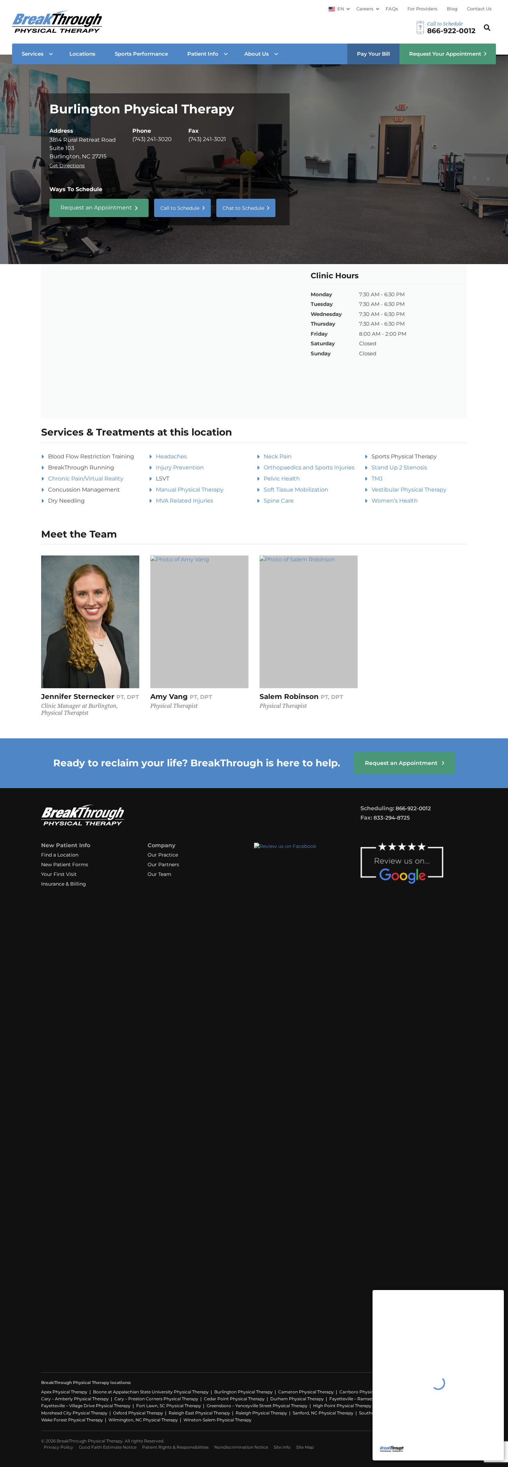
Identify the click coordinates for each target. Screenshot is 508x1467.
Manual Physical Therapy (190, 489)
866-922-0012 (413, 808)
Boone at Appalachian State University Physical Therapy (151, 1391)
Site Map (305, 1447)
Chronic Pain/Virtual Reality (85, 478)
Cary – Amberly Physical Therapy (75, 1398)
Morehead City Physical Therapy (74, 1412)
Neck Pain (278, 456)
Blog (452, 8)
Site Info (282, 1447)
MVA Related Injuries (184, 500)
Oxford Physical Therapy (138, 1412)
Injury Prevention (180, 467)
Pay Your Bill (373, 53)
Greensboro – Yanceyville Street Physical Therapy (257, 1405)
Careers (365, 8)
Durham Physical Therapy (297, 1398)
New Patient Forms (64, 864)
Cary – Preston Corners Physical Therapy (156, 1398)
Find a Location (59, 855)
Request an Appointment (96, 207)
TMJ (377, 478)
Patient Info (202, 53)
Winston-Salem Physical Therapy (218, 1419)
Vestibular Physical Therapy (408, 489)
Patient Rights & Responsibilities (175, 1447)
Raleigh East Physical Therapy (199, 1412)
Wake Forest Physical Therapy (72, 1419)
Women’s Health (394, 500)
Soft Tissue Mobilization (296, 489)
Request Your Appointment (445, 53)
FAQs (392, 8)
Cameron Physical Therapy (306, 1391)
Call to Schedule (179, 208)
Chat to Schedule (243, 208)
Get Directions (67, 165)
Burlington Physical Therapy (243, 1391)
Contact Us (479, 8)
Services (33, 53)
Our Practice (163, 855)
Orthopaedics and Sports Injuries (309, 467)
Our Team (159, 874)
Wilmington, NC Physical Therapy (143, 1419)
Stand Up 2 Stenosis (399, 467)
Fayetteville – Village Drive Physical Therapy (86, 1405)
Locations (82, 53)
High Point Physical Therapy (342, 1405)
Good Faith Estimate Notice (108, 1447)
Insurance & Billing (63, 884)
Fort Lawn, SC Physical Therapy (168, 1405)
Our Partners (163, 864)
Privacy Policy (58, 1447)
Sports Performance (141, 53)
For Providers (422, 8)
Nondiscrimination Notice (241, 1447)
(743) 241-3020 (152, 139)
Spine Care (279, 500)
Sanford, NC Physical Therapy (323, 1412)
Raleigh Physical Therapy (261, 1412)
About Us (256, 53)
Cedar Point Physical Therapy (234, 1398)
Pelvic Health (282, 478)
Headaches (171, 456)
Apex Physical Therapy (64, 1391)
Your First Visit (59, 874)
